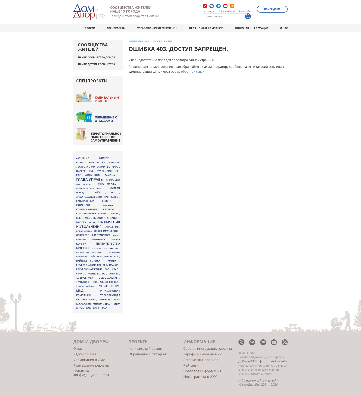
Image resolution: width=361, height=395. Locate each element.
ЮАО (88, 308)
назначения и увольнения (98, 224)
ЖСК (114, 192)
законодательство (89, 196)
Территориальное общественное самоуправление (106, 137)
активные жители (97, 158)
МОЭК (92, 222)
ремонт (113, 261)
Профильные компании (206, 28)
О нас (284, 28)
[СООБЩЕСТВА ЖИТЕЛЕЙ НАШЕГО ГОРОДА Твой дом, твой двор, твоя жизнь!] (89, 12)
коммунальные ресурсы (97, 209)
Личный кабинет (162, 41)
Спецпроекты (116, 28)
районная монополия (105, 256)
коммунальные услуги (92, 213)
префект (97, 248)
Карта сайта (245, 11)
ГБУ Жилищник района (97, 175)
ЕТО (105, 188)
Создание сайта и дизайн (260, 380)
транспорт (83, 281)
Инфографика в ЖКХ (200, 376)
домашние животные (89, 188)
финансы (105, 299)
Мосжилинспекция (106, 217)
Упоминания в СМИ (89, 359)
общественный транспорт (93, 235)
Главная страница (138, 41)
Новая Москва (84, 231)
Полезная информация (251, 28)
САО (108, 269)
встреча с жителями (91, 166)
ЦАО (108, 303)
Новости (89, 28)
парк (116, 235)
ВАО (104, 162)
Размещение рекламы (91, 365)
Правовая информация (202, 371)
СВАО (115, 269)
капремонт (86, 205)
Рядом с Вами (84, 354)
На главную (208, 11)
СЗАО (79, 273)
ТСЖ (95, 281)
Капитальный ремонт (107, 99)
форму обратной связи (187, 71)
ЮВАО (96, 308)
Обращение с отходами (106, 119)
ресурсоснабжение (89, 269)
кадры (115, 196)
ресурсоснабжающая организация (97, 265)
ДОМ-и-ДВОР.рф (250, 361)
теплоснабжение (108, 278)
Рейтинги (191, 365)
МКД (88, 217)
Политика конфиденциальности (91, 373)
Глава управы (90, 179)
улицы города (109, 281)
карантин (111, 205)
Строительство (95, 273)
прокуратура (111, 248)
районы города (90, 260)
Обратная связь (227, 11)
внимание (114, 162)
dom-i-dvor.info (276, 361)
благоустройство (88, 162)
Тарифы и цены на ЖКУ (202, 354)
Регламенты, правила (200, 359)
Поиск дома (272, 9)
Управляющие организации (157, 28)
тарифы (113, 273)
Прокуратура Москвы (90, 252)
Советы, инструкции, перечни (207, 348)
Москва (81, 222)
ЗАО (107, 196)
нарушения (111, 226)
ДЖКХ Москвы (108, 184)
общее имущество (106, 231)
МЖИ (79, 217)
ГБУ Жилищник (107, 171)
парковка (82, 239)
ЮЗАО (104, 308)
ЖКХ (100, 192)
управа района (86, 286)
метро (115, 213)
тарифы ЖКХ (85, 277)
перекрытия (100, 239)
